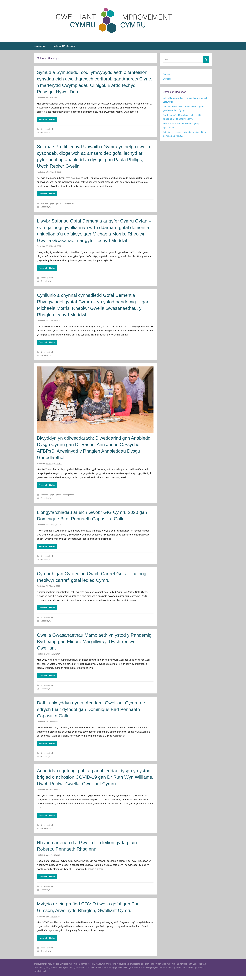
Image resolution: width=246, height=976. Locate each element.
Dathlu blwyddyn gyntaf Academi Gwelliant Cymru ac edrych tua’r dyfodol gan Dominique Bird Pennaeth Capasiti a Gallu (91, 709)
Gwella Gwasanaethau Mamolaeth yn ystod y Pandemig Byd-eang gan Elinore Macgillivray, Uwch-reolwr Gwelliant (94, 641)
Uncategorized (46, 129)
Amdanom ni (40, 46)
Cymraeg (167, 79)
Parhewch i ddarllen (47, 119)
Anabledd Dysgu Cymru (50, 203)
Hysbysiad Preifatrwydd (64, 46)
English (166, 74)
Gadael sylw (45, 132)
